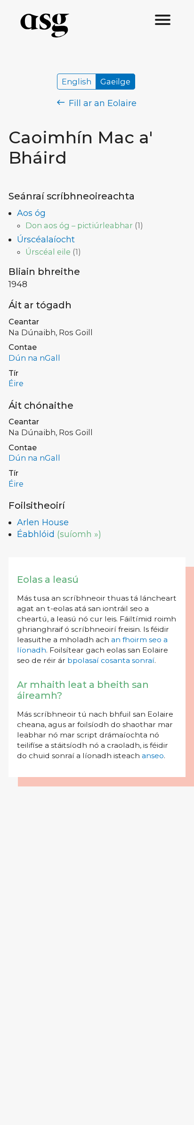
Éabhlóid (36, 534)
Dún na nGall (34, 358)
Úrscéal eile (48, 251)
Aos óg (31, 213)
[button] (163, 20)
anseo (153, 755)
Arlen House (43, 522)
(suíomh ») (79, 534)
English (76, 81)
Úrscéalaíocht (46, 239)
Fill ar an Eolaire (101, 103)
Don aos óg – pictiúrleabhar (79, 225)
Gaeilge (115, 81)
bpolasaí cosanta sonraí (110, 660)
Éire (16, 383)
